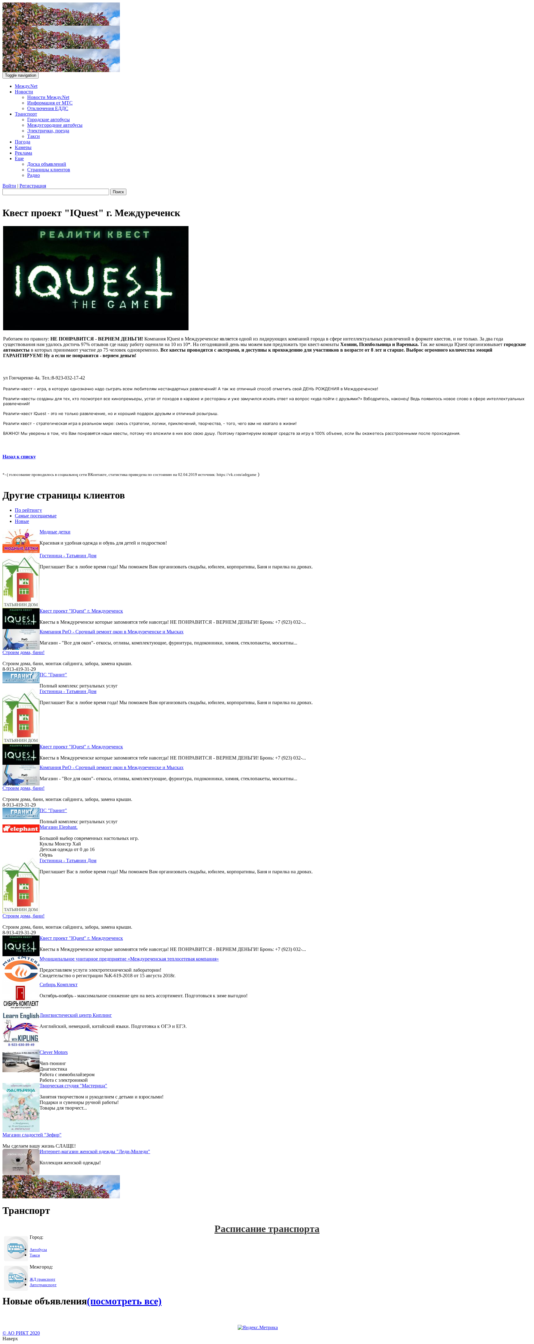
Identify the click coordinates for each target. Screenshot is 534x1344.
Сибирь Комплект (59, 984)
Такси (33, 136)
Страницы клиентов (48, 169)
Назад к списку (19, 456)
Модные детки (55, 531)
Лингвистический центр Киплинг (76, 1015)
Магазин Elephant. (59, 827)
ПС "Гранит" (53, 674)
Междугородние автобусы (55, 125)
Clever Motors (54, 1052)
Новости (24, 91)
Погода (22, 141)
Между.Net (26, 86)
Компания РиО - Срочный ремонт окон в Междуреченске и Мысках (112, 631)
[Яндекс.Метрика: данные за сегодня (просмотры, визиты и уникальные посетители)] (258, 1327)
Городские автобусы (48, 119)
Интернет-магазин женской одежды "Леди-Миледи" (95, 1151)
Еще (19, 158)
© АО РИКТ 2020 (21, 1333)
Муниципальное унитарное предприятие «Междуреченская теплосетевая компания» (129, 958)
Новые (22, 521)
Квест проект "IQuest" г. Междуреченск (81, 611)
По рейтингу (28, 510)
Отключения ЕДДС (47, 108)
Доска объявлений (46, 164)
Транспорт (26, 114)
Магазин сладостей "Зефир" (31, 1134)
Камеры (23, 147)
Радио (33, 175)
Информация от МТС (50, 102)
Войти (9, 185)
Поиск (118, 192)
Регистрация (32, 185)
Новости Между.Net (48, 97)
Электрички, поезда (48, 130)
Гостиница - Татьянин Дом (68, 555)
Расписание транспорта (267, 1228)
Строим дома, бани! (23, 652)
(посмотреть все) (124, 1301)
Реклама (23, 153)
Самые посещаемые (36, 515)
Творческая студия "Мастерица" (73, 1085)
